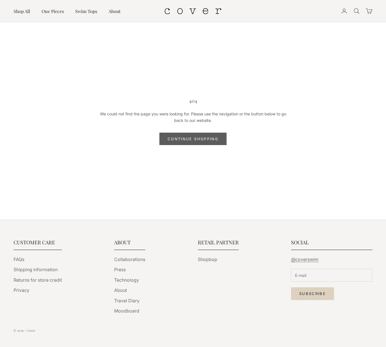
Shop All (22, 11)
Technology (126, 280)
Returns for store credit (38, 280)
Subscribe (312, 293)
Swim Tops (86, 11)
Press (120, 269)
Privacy (21, 290)
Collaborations (129, 259)
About (115, 11)
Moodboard (126, 311)
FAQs (19, 259)
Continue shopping (193, 139)
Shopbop (207, 259)
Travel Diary (127, 300)
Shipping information (36, 269)
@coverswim (304, 259)
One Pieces (53, 11)
